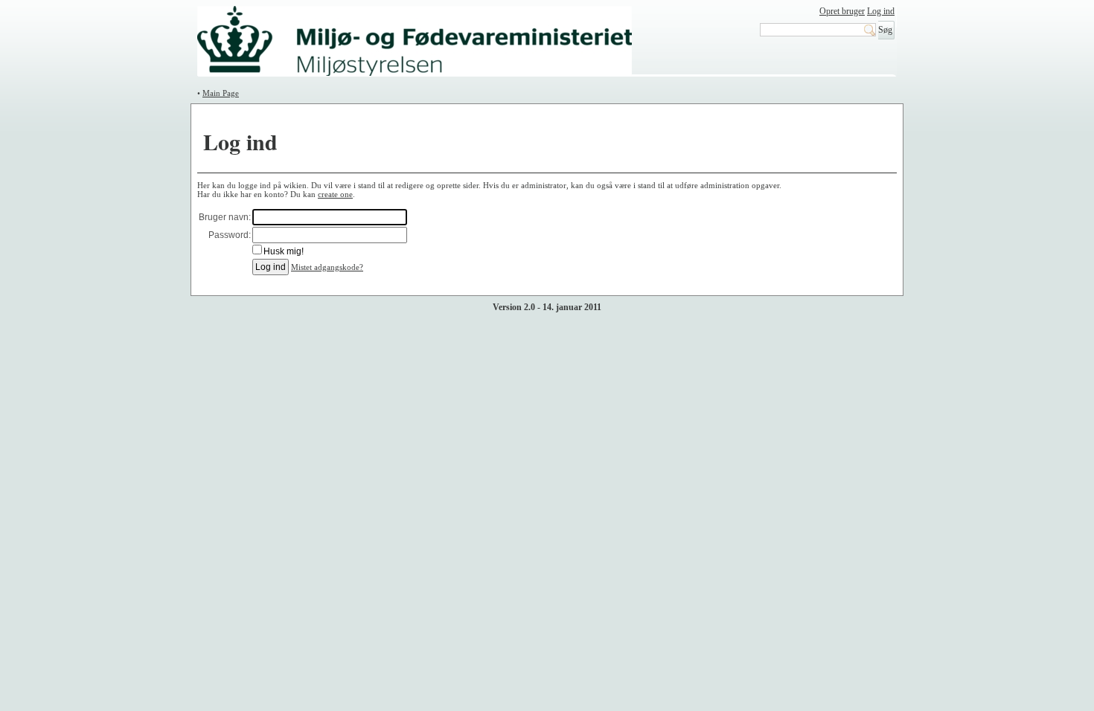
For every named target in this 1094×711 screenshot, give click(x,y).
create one (335, 194)
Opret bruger (842, 11)
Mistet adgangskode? (327, 267)
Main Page (220, 93)
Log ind (881, 11)
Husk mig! (283, 251)
